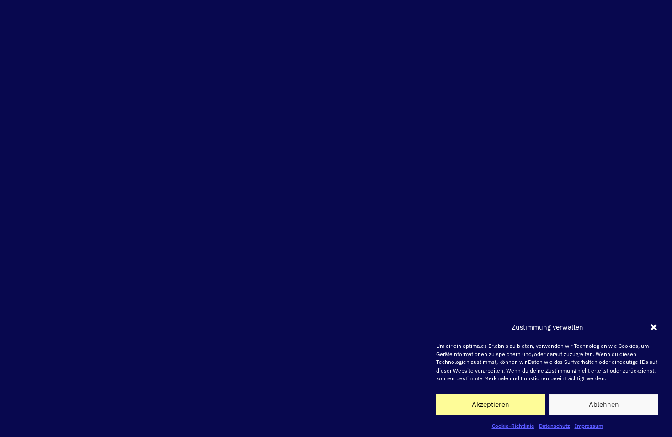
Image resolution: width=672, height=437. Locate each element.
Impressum (589, 425)
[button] (653, 327)
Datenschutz (554, 425)
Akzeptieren (490, 404)
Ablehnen (604, 404)
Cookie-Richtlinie (513, 425)
